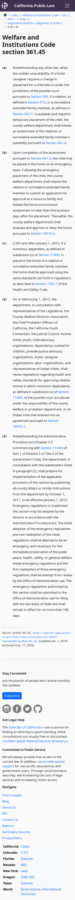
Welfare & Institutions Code (40, 15)
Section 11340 (51, 448)
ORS (32, 877)
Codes (15, 15)
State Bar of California (24, 727)
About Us (9, 807)
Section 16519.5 (43, 233)
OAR (24, 877)
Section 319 (36, 102)
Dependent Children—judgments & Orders (35, 23)
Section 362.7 (23, 114)
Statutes (27, 859)
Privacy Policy (12, 838)
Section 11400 (49, 255)
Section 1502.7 (46, 284)
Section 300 (39, 96)
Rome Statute (31, 889)
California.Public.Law (34, 5)
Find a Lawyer (12, 795)
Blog (5, 801)
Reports (8, 826)
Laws (24, 871)
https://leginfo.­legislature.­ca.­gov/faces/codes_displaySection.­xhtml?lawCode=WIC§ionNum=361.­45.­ (37, 637)
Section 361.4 (56, 143)
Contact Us (10, 820)
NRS (24, 865)
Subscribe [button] (12, 696)
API (4, 813)
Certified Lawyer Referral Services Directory (34, 741)
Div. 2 (65, 15)
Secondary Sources (16, 832)
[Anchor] (69, 142)
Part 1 (11, 19)
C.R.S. (25, 852)
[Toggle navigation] (67, 6)
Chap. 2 (24, 19)
